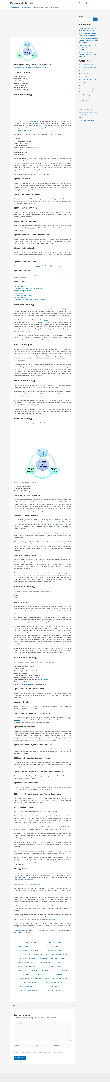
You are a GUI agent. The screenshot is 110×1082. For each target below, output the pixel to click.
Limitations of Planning (58, 958)
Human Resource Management (88, 83)
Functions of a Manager (54, 990)
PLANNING (59, 974)
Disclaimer (67, 3)
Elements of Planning (55, 942)
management (63, 499)
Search (81, 16)
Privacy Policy (77, 3)
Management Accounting (86, 89)
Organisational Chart (40, 954)
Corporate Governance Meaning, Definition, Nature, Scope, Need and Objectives (89, 40)
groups (44, 511)
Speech (81, 117)
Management (54, 986)
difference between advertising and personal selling (29, 299)
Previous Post (15, 1005)
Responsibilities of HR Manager (27, 990)
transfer (46, 320)
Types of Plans (42, 974)
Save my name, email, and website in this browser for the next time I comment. (39, 1052)
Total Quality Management (87, 120)
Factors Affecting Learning (32, 884)
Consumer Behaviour (85, 77)
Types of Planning (23, 946)
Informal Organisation (55, 950)
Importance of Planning (25, 962)
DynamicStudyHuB (21, 3)
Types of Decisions (47, 970)
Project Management (85, 109)
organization (36, 123)
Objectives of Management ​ (54, 982)
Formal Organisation (24, 954)
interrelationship (19, 930)
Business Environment (86, 65)
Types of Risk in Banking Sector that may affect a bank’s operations (88, 47)
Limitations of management (26, 986)
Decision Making (62, 970)
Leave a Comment (19, 67)
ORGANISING (43, 958)
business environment (24, 130)
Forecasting (25, 974)
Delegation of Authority (42, 978)
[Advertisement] (42, 25)
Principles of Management (34, 67)
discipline (17, 720)
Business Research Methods (87, 68)
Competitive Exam (84, 74)
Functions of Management (59, 954)
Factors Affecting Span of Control (28, 950)
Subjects (86, 3)
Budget (60, 962)
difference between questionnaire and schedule (28, 288)
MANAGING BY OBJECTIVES (27, 966)
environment (40, 190)
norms (38, 266)
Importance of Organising (27, 958)
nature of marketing (20, 286)
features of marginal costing (22, 291)
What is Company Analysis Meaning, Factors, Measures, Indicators (88, 54)
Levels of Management (29, 982)
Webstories (95, 3)
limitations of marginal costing (23, 295)
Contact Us (58, 3)
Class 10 (81, 71)
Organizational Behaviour (86, 98)
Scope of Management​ (60, 978)
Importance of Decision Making (27, 970)
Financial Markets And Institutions (89, 80)
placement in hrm (19, 293)
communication (66, 798)
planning (23, 879)
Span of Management (52, 946)
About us (49, 3)
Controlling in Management (31, 942)
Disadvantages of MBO (54, 966)
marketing (55, 564)
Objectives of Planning (25, 978)
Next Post (71, 1005)
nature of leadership (20, 297)
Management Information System (89, 92)
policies (45, 402)
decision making (30, 778)
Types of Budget (45, 962)
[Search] (95, 19)
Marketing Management (86, 95)
